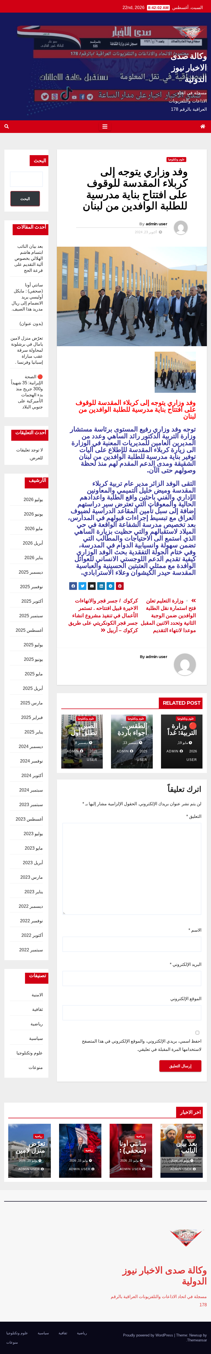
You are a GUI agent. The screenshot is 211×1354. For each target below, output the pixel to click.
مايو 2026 (34, 528)
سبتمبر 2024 (31, 790)
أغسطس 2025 (29, 630)
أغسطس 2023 (29, 819)
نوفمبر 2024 (31, 761)
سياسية (36, 1038)
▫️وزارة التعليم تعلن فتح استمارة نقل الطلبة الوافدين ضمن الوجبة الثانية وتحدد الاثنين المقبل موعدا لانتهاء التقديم (168, 615)
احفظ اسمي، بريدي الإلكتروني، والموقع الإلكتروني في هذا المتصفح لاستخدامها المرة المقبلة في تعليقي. (141, 1045)
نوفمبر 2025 (31, 586)
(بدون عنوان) (31, 323)
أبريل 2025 (33, 688)
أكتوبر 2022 (32, 935)
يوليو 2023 (33, 833)
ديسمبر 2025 (31, 572)
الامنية (37, 994)
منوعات (36, 1067)
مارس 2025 (31, 703)
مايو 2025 (34, 674)
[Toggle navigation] (105, 127)
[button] (6, 126)
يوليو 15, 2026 (180, 1160)
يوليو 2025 (33, 644)
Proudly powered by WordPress (148, 1335)
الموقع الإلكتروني (185, 998)
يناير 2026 (33, 557)
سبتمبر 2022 (31, 950)
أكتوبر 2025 (32, 601)
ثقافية (37, 1009)
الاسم (194, 930)
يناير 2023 (33, 891)
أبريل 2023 (33, 862)
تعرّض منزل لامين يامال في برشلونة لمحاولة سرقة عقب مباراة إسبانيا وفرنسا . (26, 350)
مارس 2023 (31, 877)
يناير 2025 (33, 732)
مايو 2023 (34, 848)
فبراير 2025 (32, 717)
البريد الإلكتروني (185, 964)
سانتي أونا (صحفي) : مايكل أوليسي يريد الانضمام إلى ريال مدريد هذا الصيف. (27, 297)
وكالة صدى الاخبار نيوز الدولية (189, 67)
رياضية (36, 1024)
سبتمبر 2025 (31, 615)
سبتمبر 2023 (31, 804)
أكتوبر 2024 (32, 775)
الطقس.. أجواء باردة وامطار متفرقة (132, 736)
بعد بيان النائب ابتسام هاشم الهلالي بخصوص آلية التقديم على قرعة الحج (28, 258)
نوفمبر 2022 (31, 920)
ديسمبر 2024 (31, 746)
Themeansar (197, 1340)
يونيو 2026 (33, 514)
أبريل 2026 (33, 543)
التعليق (193, 816)
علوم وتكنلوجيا (176, 159)
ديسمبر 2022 (31, 906)
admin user (156, 223)
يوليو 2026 (33, 499)
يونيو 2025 (33, 659)
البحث (40, 160)
